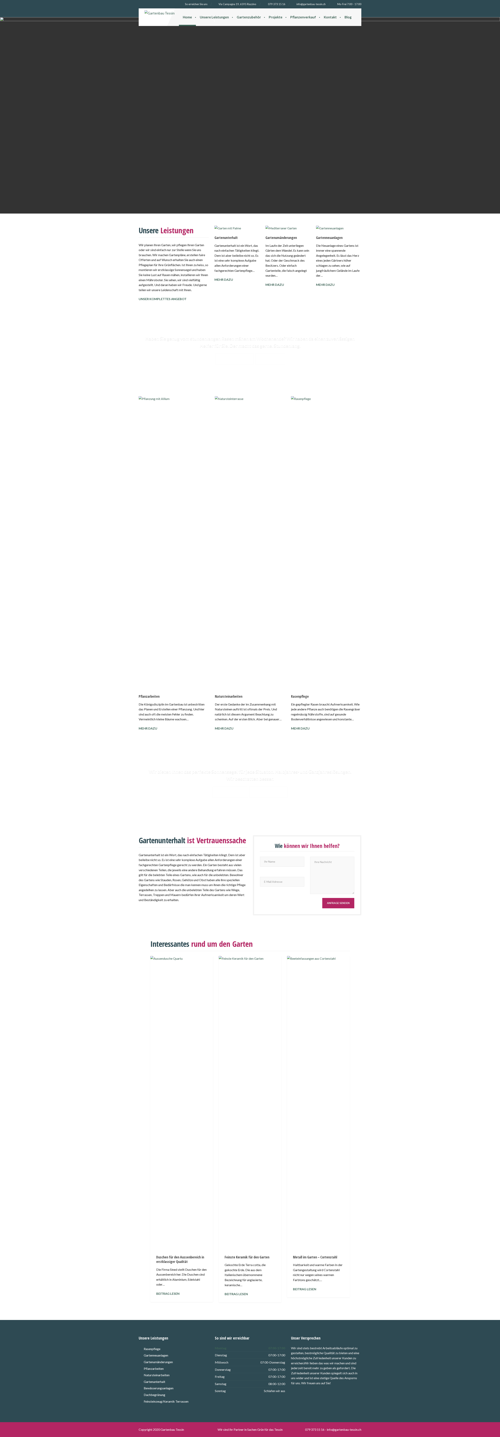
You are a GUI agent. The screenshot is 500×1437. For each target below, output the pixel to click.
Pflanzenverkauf (303, 17)
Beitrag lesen (167, 1293)
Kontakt (330, 17)
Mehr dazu (223, 279)
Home (187, 17)
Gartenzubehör (249, 17)
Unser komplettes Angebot (163, 299)
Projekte (275, 17)
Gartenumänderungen (281, 237)
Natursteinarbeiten (228, 696)
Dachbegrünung (154, 1395)
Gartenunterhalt (226, 237)
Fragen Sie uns (270, 359)
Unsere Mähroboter (234, 359)
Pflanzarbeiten (149, 696)
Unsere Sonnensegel (268, 792)
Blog (348, 17)
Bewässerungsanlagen (158, 1388)
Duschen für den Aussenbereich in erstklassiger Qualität (180, 1259)
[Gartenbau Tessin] (169, 12)
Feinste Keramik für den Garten (247, 1257)
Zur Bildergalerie (230, 792)
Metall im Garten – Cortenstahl (315, 1257)
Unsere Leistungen (214, 17)
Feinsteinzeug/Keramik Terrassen (166, 1401)
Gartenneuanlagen (329, 237)
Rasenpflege (300, 696)
